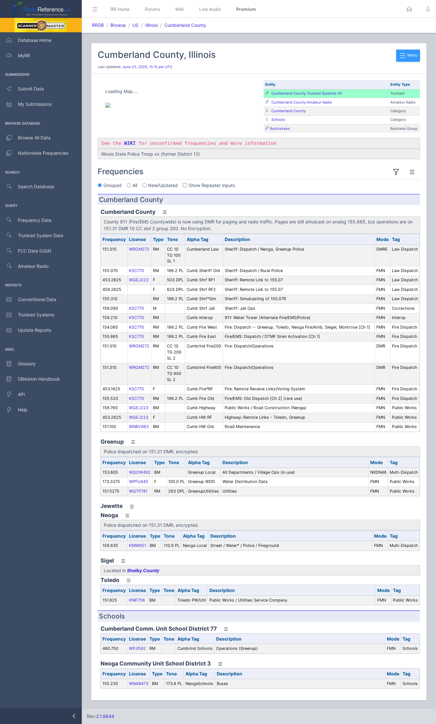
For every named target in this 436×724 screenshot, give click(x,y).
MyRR (24, 55)
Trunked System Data (40, 235)
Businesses (280, 128)
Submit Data (31, 88)
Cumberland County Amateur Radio (301, 102)
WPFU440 (138, 481)
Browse (118, 25)
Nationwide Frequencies (43, 153)
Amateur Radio (33, 266)
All (134, 185)
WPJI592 (137, 648)
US (135, 25)
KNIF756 (137, 600)
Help (22, 409)
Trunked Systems (36, 314)
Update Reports (34, 330)
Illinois (151, 25)
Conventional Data (37, 299)
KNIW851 (137, 545)
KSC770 (136, 270)
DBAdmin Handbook (39, 379)
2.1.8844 (105, 716)
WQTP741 (138, 491)
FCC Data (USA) (34, 250)
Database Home (34, 40)
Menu (411, 55)
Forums (152, 9)
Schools (278, 119)
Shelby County (143, 570)
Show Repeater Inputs (212, 185)
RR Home (120, 9)
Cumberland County (185, 25)
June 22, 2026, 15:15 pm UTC (147, 67)
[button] (409, 9)
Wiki (179, 9)
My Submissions (34, 104)
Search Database (36, 186)
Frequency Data (34, 220)
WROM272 (139, 249)
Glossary (27, 363)
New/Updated (163, 185)
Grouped (112, 185)
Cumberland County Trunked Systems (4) (306, 93)
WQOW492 (140, 472)
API (21, 394)
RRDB (98, 25)
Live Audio (210, 9)
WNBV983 (139, 426)
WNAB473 (138, 683)
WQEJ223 (138, 279)
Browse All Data (34, 137)
